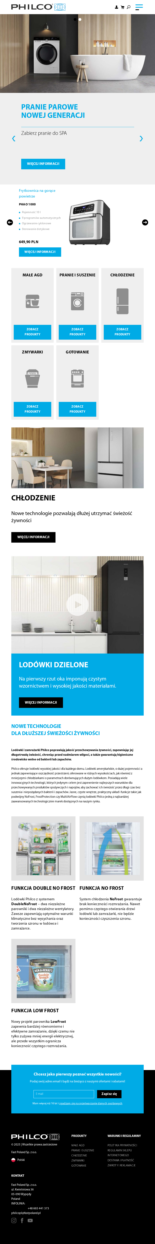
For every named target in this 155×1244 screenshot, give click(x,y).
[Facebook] (22, 1222)
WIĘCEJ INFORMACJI (41, 702)
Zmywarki (77, 1160)
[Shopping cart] (122, 7)
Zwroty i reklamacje (122, 1165)
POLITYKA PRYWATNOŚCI (122, 1145)
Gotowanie (78, 1165)
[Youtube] (30, 1222)
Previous (13, 138)
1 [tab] (75, 19)
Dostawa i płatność (121, 1160)
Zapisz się (109, 1094)
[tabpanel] (77, 99)
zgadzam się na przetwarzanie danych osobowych (90, 1103)
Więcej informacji (43, 164)
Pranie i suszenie (82, 1150)
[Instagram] (13, 1222)
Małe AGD (77, 1145)
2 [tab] (80, 19)
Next (141, 138)
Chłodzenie (79, 1155)
